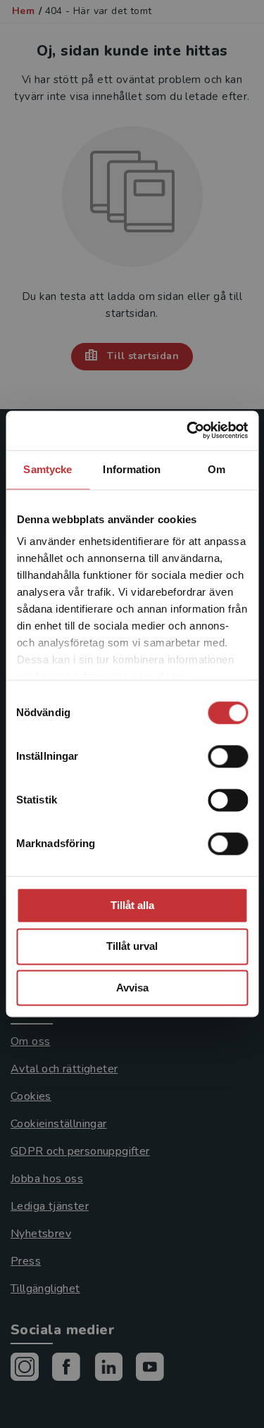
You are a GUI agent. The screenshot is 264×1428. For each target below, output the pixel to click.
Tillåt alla (132, 905)
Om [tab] (216, 469)
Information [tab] (132, 469)
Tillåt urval (132, 947)
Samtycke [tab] (47, 469)
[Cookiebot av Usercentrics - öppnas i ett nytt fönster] (188, 430)
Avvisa (132, 988)
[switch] (228, 756)
